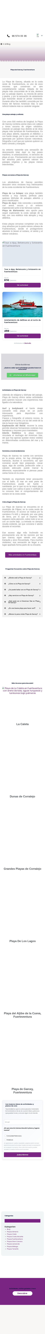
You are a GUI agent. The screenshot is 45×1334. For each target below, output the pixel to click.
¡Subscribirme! (22, 1155)
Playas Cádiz (11, 1234)
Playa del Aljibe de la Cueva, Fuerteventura (22, 1015)
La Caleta (22, 724)
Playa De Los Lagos (22, 941)
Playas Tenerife (12, 1249)
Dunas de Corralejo (22, 796)
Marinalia (27, 343)
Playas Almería (12, 1232)
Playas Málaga (12, 1246)
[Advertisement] (22, 1185)
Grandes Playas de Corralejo (22, 868)
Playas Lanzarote (13, 1244)
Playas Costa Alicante (15, 1237)
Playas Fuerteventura (15, 1239)
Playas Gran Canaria (14, 1241)
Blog (8, 1229)
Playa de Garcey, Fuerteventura (22, 1090)
